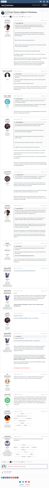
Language (21, 484)
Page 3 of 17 (29, 16)
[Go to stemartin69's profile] (7, 179)
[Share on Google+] (6, 478)
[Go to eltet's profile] (3, 13)
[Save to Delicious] (10, 478)
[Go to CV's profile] (7, 381)
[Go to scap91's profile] (7, 126)
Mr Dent (7, 20)
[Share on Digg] (8, 478)
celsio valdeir (7, 96)
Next (22, 16)
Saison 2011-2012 (20, 13)
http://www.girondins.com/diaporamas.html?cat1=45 (24, 270)
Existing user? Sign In (36, 5)
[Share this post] (46, 20)
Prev (4, 16)
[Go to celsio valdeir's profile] (7, 102)
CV (7, 374)
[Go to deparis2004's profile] (7, 275)
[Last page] (25, 17)
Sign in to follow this (5, 10)
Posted (18, 20)
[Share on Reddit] (12, 478)
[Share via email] (16, 478)
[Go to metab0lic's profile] (7, 418)
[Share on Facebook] (4, 478)
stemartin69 (7, 172)
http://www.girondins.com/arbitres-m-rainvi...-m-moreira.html (26, 318)
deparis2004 (7, 268)
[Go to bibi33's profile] (7, 250)
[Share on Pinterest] (18, 478)
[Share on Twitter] (2, 478)
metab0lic (7, 411)
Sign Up (44, 4)
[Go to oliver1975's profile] (7, 400)
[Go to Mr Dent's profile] (7, 27)
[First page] (2, 17)
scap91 (7, 119)
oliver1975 (7, 394)
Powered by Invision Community (24, 486)
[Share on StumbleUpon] (14, 478)
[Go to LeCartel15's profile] (7, 443)
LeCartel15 (7, 436)
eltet (7, 13)
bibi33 (7, 243)
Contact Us (27, 484)
